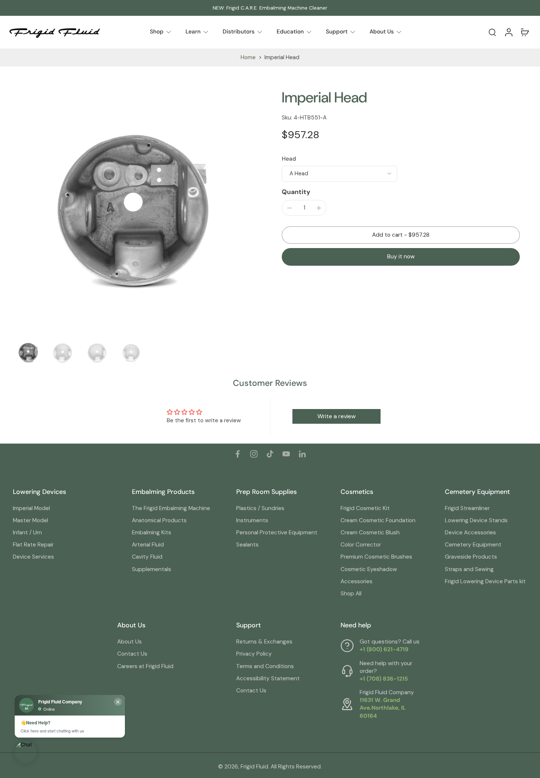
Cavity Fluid (147, 556)
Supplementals (151, 569)
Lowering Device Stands (476, 520)
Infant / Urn (27, 532)
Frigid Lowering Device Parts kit (485, 581)
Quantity (296, 192)
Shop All (351, 593)
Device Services (33, 556)
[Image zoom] (135, 211)
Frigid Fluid (254, 766)
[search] (492, 32)
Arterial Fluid (148, 544)
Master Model (30, 520)
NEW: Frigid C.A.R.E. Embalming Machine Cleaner (270, 7)
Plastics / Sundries (260, 508)
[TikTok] (270, 454)
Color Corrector (361, 544)
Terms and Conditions (265, 666)
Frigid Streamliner (467, 508)
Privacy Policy (254, 653)
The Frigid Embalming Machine (171, 508)
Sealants (247, 544)
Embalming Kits (151, 532)
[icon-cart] (524, 32)
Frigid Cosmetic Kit (365, 508)
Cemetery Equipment (473, 544)
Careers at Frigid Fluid (145, 666)
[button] (401, 235)
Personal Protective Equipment (276, 532)
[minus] (289, 208)
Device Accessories (470, 532)
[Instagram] (254, 454)
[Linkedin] (302, 454)
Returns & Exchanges (264, 641)
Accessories (356, 581)
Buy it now (401, 256)
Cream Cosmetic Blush (370, 532)
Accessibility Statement (268, 678)
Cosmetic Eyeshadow (369, 569)
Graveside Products (471, 556)
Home (248, 57)
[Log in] (508, 32)
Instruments (252, 520)
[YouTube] (286, 454)
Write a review (336, 416)
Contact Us (132, 653)
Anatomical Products (159, 520)
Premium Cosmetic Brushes (376, 556)
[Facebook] (238, 454)
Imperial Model (31, 508)
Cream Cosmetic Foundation (378, 520)
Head (289, 158)
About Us (129, 641)
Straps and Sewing (469, 569)
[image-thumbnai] (28, 352)
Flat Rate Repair (33, 544)
